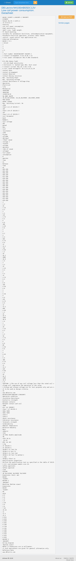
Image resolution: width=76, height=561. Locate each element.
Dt (7, 2)
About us (58, 558)
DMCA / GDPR (69, 558)
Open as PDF (67, 17)
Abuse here (70, 560)
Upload (69, 2)
